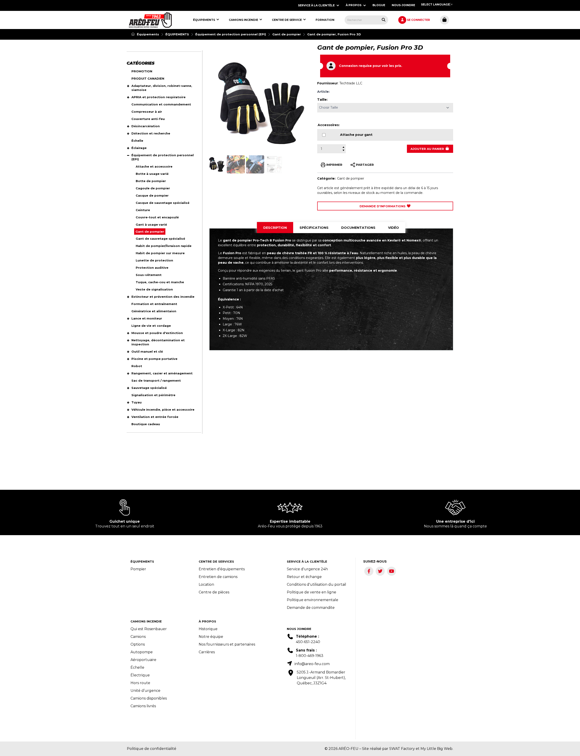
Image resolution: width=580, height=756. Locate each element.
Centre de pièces (214, 592)
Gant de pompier (286, 34)
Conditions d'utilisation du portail (316, 584)
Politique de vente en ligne (311, 592)
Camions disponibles (148, 698)
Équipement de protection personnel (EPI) (230, 34)
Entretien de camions (218, 577)
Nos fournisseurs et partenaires (227, 644)
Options (137, 644)
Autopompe (141, 652)
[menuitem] (150, 20)
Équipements (147, 34)
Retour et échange (304, 577)
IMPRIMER (333, 164)
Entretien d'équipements (222, 569)
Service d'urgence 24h (307, 569)
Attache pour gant (356, 135)
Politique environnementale (312, 600)
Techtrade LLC (350, 83)
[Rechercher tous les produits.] (383, 19)
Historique (208, 629)
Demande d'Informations (383, 206)
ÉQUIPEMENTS (177, 34)
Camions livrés (143, 706)
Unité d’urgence (145, 690)
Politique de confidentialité (151, 748)
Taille (322, 100)
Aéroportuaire (143, 660)
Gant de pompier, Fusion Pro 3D (334, 34)
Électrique (140, 675)
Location (206, 584)
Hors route (140, 683)
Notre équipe (211, 636)
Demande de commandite (311, 607)
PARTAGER (364, 164)
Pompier (138, 569)
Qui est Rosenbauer (148, 629)
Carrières (207, 652)
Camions (138, 636)
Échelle (137, 667)
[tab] (275, 227)
